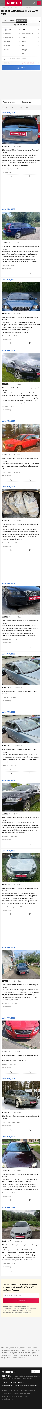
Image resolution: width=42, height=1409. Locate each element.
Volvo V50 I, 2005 (8, 113)
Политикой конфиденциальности (21, 1312)
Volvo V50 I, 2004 (8, 583)
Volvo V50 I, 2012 (8, 1207)
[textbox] (11, 30)
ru (14, 3)
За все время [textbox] (26, 102)
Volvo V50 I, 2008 (8, 654)
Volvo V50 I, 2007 (8, 350)
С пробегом (21, 20)
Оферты (10, 1308)
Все (5, 20)
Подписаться (21, 1300)
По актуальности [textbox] (9, 102)
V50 (22, 8)
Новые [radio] (12, 20)
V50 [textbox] (23, 29)
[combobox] (11, 30)
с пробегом (28, 8)
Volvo (17, 8)
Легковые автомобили (7, 8)
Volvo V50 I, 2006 (8, 1079)
